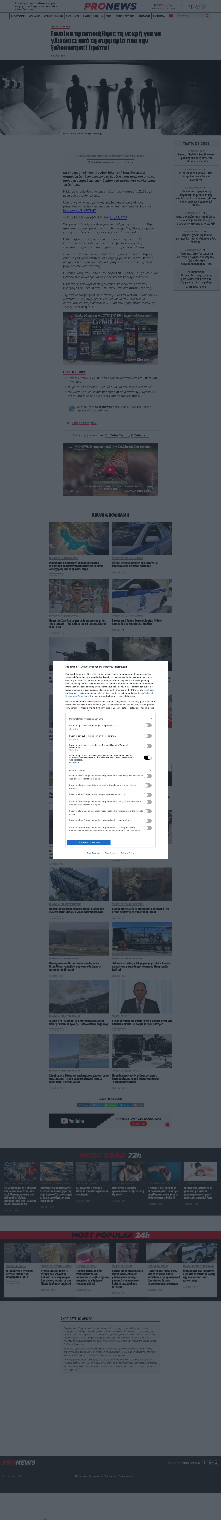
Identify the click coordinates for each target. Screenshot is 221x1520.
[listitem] (110, 718)
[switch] (148, 725)
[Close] (162, 667)
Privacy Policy (127, 853)
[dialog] (110, 760)
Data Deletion (93, 853)
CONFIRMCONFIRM (89, 842)
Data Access (110, 853)
